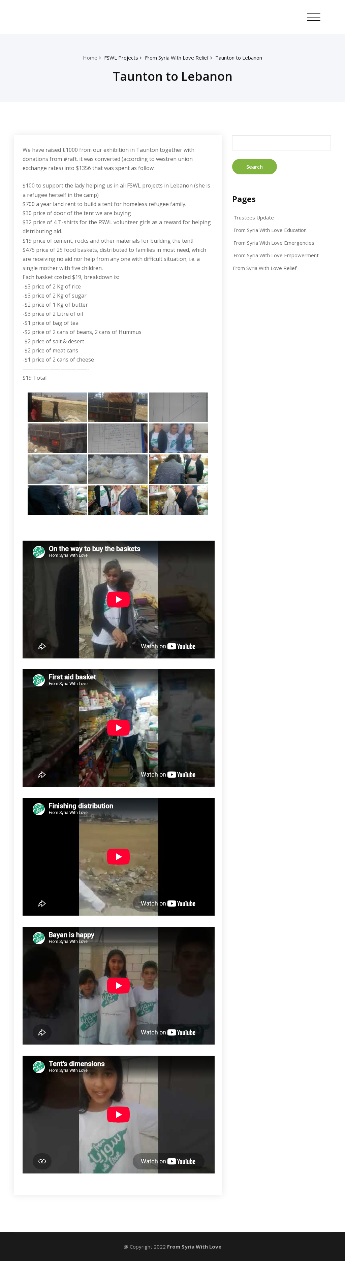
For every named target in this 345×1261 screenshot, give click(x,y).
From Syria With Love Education (270, 230)
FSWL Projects (121, 57)
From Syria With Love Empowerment (276, 255)
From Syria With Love (194, 1246)
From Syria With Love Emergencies (273, 242)
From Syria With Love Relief (177, 57)
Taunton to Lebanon (238, 57)
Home (90, 57)
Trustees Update (253, 217)
